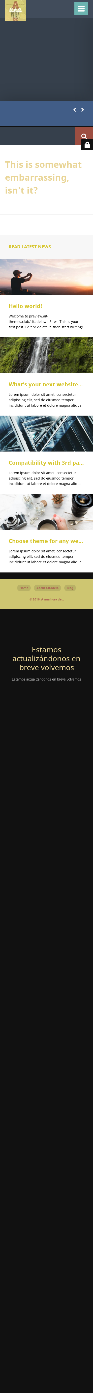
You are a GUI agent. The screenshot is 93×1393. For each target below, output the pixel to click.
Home (24, 588)
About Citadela (47, 588)
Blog (70, 588)
